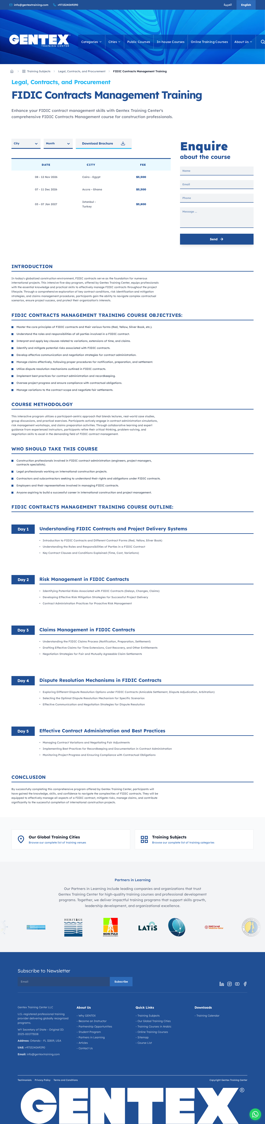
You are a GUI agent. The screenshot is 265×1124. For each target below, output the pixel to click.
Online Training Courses (209, 42)
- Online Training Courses (152, 1032)
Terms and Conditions (66, 1080)
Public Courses (138, 42)
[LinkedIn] (221, 984)
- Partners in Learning (91, 1037)
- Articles (82, 1043)
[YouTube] (237, 984)
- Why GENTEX (86, 1015)
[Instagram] (229, 984)
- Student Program (89, 1032)
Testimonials (25, 1080)
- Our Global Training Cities (153, 1021)
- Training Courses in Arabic (153, 1026)
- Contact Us (85, 1048)
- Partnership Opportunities (94, 1026)
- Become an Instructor (92, 1021)
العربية (228, 5)
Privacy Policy (42, 1080)
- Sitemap (142, 1037)
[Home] (11, 71)
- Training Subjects (148, 1015)
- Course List (144, 1043)
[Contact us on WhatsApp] (255, 1114)
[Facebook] (245, 984)
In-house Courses (170, 42)
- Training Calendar (207, 1015)
